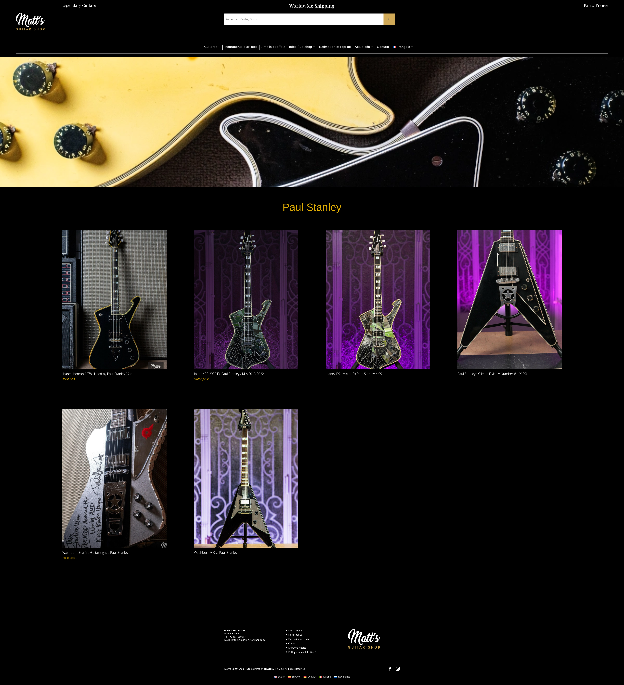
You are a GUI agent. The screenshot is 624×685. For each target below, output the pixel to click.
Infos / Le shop (300, 46)
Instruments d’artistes (241, 46)
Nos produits (295, 634)
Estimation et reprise (335, 46)
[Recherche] (389, 19)
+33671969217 (238, 636)
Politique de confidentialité (302, 652)
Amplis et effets (273, 46)
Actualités (362, 46)
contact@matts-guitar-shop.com (247, 639)
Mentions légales (297, 647)
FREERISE (269, 668)
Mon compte (295, 630)
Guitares (210, 46)
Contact (383, 46)
